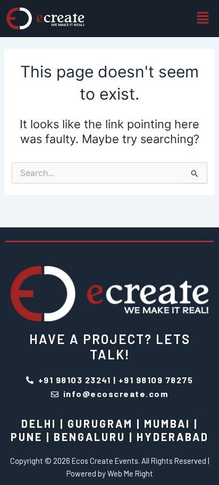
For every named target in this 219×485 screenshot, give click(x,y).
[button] (203, 18)
